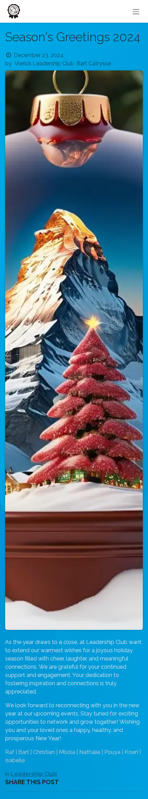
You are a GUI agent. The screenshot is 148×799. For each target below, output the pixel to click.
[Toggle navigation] (136, 11)
